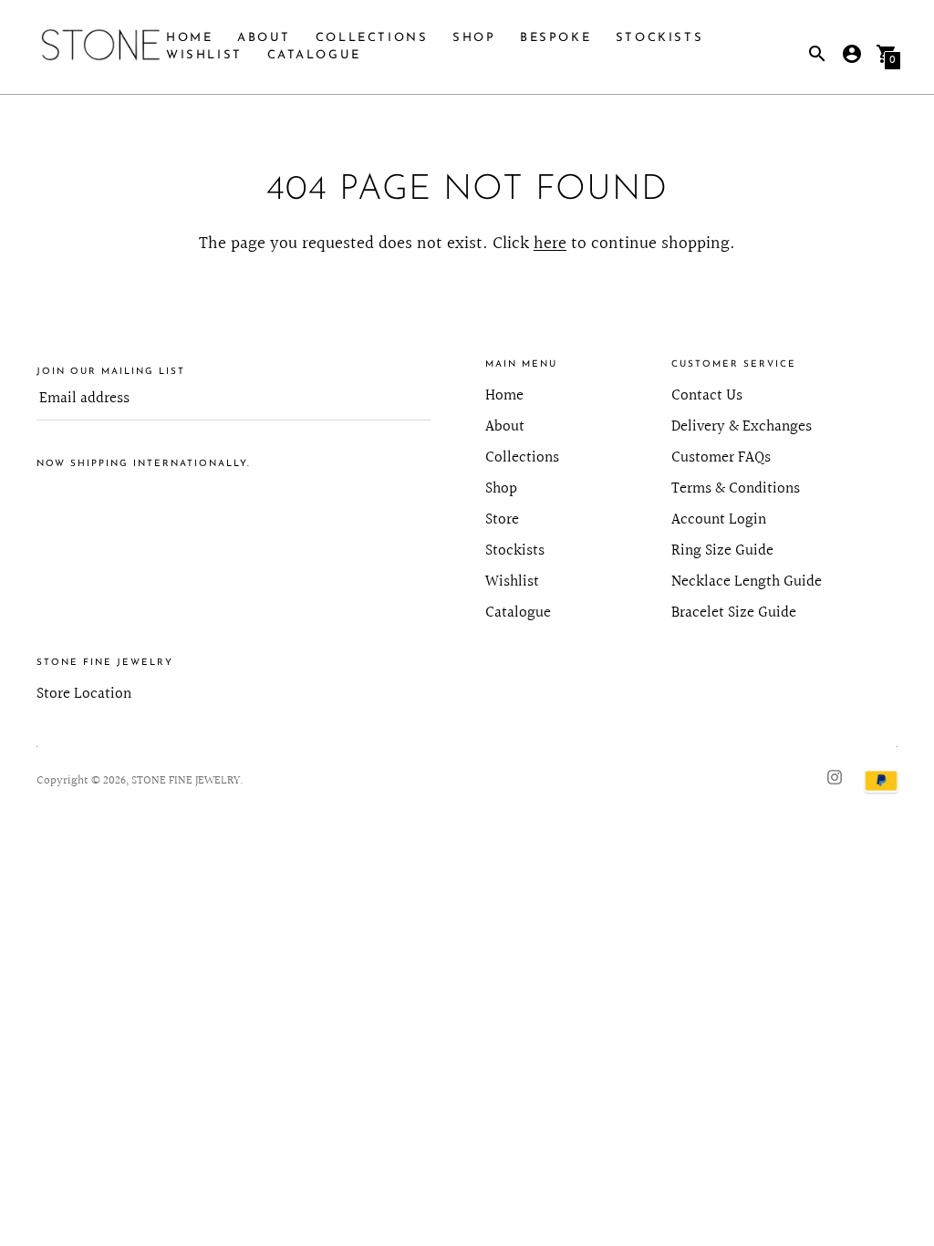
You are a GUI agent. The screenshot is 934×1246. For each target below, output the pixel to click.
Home (189, 38)
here (550, 243)
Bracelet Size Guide (733, 612)
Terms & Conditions (735, 488)
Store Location (83, 693)
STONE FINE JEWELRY (185, 781)
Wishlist (204, 55)
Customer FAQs (721, 457)
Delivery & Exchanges (741, 426)
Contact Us (706, 395)
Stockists (659, 38)
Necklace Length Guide (746, 581)
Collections (372, 38)
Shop (473, 38)
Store (502, 519)
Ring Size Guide (722, 550)
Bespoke (555, 38)
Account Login (718, 519)
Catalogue (314, 55)
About (264, 38)
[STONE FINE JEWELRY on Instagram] (834, 776)
